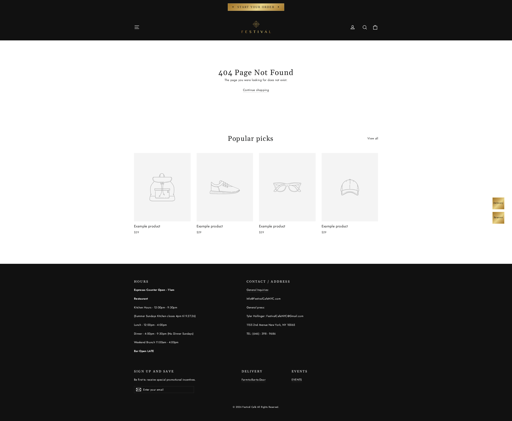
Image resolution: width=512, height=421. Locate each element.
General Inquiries (257, 290)
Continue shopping (256, 90)
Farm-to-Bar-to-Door (254, 380)
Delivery (498, 203)
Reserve (498, 217)
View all (372, 138)
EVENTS (297, 380)
